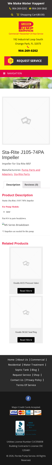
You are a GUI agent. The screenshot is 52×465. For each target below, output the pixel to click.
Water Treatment (34, 364)
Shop (36, 374)
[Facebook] (28, 398)
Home (11, 359)
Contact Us (17, 380)
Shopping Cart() (32, 14)
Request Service (22, 374)
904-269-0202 (19, 8)
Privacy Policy (34, 380)
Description (13, 184)
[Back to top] (48, 461)
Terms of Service (26, 385)
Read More (26, 290)
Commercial (38, 359)
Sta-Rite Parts (22, 174)
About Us (22, 359)
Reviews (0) (31, 184)
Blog (34, 369)
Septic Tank (22, 369)
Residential (14, 364)
